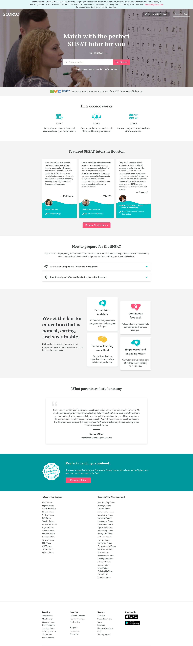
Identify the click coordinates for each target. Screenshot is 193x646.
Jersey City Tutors (105, 534)
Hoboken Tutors (104, 537)
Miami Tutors (103, 568)
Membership (47, 619)
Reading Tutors (48, 537)
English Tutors (48, 506)
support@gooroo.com (154, 4)
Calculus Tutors (48, 531)
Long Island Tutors (105, 515)
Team (99, 622)
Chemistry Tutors (49, 509)
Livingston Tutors (105, 543)
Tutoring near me (49, 631)
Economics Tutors (49, 524)
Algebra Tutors (48, 527)
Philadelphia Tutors (105, 571)
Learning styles (48, 628)
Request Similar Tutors (96, 225)
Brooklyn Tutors (104, 506)
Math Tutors (47, 502)
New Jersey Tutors (105, 531)
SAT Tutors (46, 518)
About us (101, 616)
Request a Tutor (181, 14)
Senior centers (48, 638)
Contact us (74, 634)
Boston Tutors (103, 552)
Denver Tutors (103, 565)
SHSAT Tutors (47, 549)
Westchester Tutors (105, 549)
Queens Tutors (104, 509)
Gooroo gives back (105, 628)
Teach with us (75, 622)
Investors (101, 625)
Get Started (121, 62)
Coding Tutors (48, 515)
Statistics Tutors (48, 534)
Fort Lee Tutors (104, 540)
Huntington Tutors (105, 521)
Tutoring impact (103, 634)
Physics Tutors (48, 512)
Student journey (48, 622)
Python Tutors (47, 552)
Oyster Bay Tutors (105, 527)
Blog (99, 631)
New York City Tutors (106, 502)
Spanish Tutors (48, 521)
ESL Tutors (46, 543)
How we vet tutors (77, 619)
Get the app (47, 634)
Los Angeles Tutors (105, 559)
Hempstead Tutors (105, 524)
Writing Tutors (48, 540)
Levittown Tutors (104, 518)
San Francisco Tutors (106, 555)
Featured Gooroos (77, 616)
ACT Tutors (46, 546)
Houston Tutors (104, 577)
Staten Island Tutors (106, 512)
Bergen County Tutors (107, 546)
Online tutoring (48, 625)
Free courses (47, 616)
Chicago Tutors (104, 562)
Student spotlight (104, 619)
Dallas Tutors (103, 574)
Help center (74, 631)
